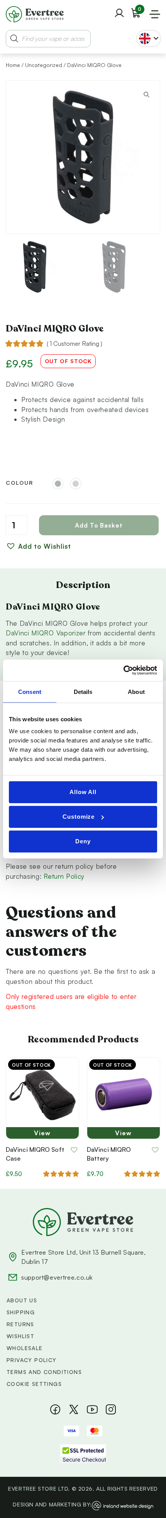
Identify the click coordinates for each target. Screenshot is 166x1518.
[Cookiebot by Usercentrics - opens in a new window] (123, 670)
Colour (19, 482)
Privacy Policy (32, 1360)
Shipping (21, 1312)
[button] (38, 546)
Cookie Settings (34, 1384)
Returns (20, 1324)
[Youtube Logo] (92, 1409)
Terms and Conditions (44, 1372)
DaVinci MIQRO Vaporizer (46, 633)
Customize (79, 816)
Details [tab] (83, 691)
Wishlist (20, 1336)
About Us (22, 1300)
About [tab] (136, 691)
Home (13, 65)
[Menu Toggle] (154, 14)
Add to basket (99, 525)
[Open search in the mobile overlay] (48, 38)
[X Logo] (74, 1409)
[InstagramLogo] (111, 1409)
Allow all (83, 792)
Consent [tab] (29, 691)
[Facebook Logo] (55, 1409)
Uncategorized (43, 65)
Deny (83, 841)
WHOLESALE (25, 1348)
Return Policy (64, 876)
